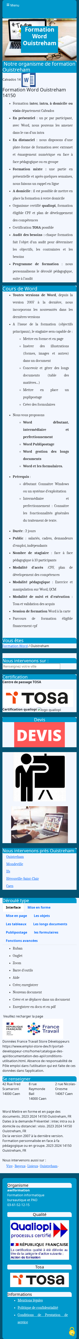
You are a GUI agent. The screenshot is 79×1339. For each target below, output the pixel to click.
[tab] (13, 907)
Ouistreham (15, 857)
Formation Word (15, 646)
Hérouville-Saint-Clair (22, 879)
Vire (9, 1166)
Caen (9, 886)
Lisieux (32, 1166)
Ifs (8, 871)
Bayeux (20, 1166)
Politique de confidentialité (38, 1308)
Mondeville (14, 864)
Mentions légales (30, 1300)
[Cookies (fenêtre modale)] (72, 1332)
